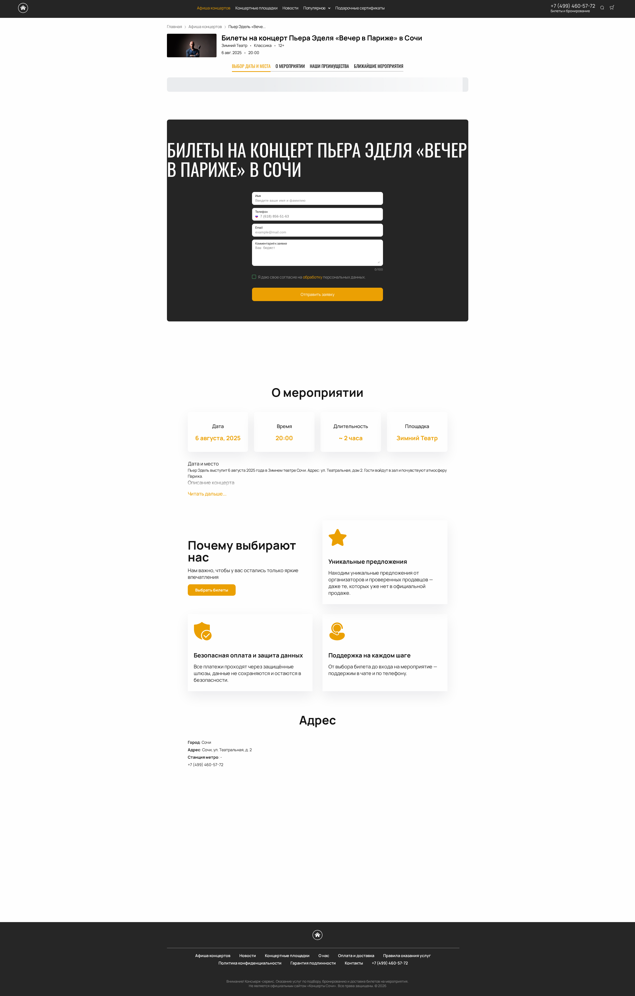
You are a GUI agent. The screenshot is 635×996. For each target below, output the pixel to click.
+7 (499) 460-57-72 (573, 6)
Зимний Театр (234, 45)
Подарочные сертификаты (360, 8)
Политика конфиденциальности (250, 963)
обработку (312, 277)
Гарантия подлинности (313, 963)
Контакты (354, 963)
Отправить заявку (317, 294)
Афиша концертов (213, 8)
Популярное (314, 8)
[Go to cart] (612, 8)
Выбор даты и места (251, 66)
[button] (257, 216)
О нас (323, 955)
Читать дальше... (207, 493)
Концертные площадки (256, 8)
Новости (290, 8)
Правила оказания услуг (407, 955)
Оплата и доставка (356, 955)
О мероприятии (290, 66)
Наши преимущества (329, 66)
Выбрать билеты (211, 590)
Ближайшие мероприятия (378, 66)
